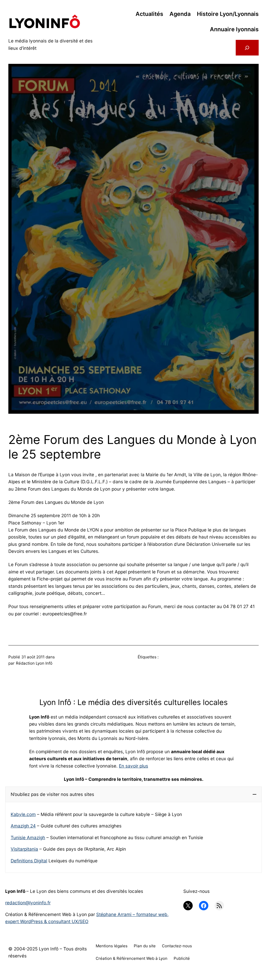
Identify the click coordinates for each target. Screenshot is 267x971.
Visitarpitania (24, 849)
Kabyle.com (23, 814)
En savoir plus (133, 766)
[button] (133, 794)
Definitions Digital (29, 860)
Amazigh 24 (23, 825)
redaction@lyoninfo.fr (28, 902)
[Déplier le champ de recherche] (247, 47)
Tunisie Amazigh (28, 837)
